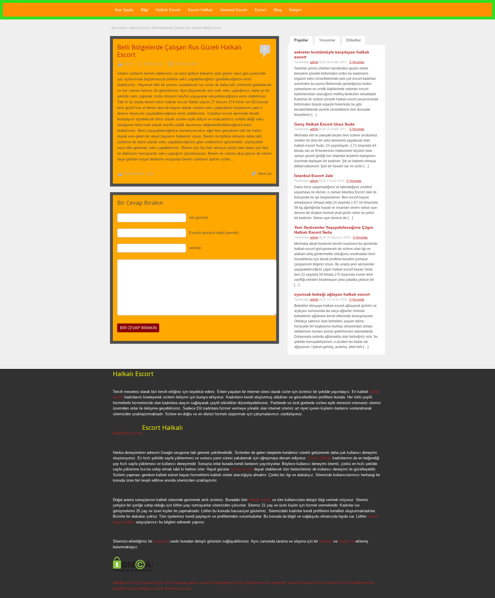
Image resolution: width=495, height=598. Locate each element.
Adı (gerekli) (198, 218)
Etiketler (353, 40)
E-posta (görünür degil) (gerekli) (214, 233)
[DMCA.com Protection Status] (133, 571)
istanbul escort (362, 583)
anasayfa (161, 541)
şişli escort (145, 583)
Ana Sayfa (124, 9)
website (195, 248)
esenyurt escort (312, 583)
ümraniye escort (177, 588)
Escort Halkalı (200, 9)
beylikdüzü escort (127, 433)
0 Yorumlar (356, 62)
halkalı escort (124, 583)
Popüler (301, 40)
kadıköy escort (151, 588)
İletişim (295, 9)
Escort (260, 9)
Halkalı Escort (168, 9)
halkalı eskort (260, 500)
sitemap (325, 541)
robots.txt (346, 541)
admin (128, 63)
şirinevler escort (257, 583)
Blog (278, 9)
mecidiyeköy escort (227, 583)
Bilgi (144, 9)
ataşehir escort (125, 588)
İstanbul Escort (233, 9)
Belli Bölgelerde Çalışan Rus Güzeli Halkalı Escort (179, 51)
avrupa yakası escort (192, 583)
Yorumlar (327, 40)
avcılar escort (241, 469)
